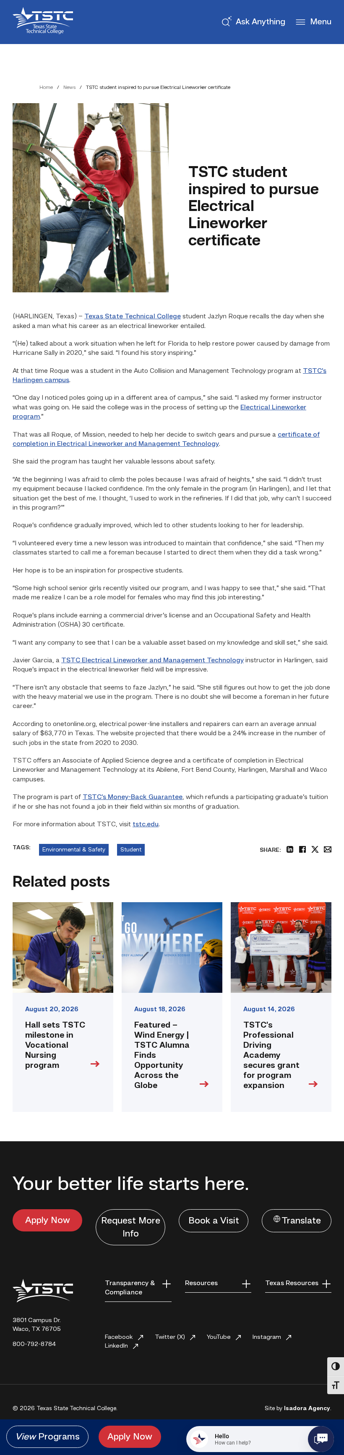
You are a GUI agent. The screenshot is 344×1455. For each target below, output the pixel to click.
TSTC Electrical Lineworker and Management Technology (152, 660)
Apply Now (47, 1220)
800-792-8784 (34, 1344)
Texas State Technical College (132, 316)
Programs (47, 1437)
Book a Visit (213, 1221)
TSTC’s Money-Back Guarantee (132, 797)
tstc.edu (146, 824)
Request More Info (130, 1227)
